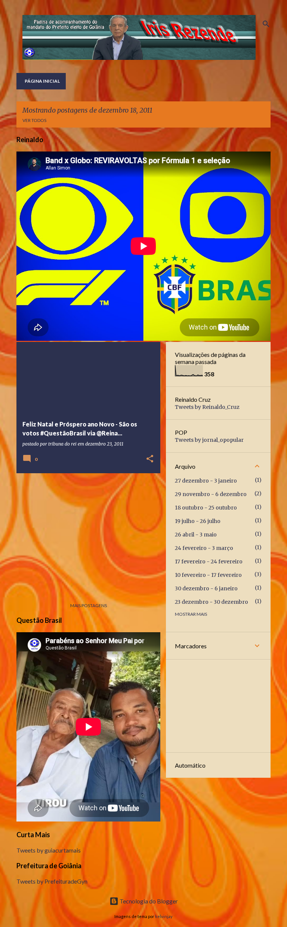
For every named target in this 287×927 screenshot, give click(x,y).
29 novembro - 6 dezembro (211, 494)
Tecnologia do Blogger (148, 901)
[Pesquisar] (266, 24)
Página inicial (42, 81)
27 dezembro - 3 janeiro (206, 480)
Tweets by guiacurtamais (48, 850)
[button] (149, 459)
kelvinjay (164, 916)
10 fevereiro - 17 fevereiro (208, 575)
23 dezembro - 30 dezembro (211, 602)
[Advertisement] (85, 531)
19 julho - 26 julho (197, 521)
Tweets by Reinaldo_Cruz (207, 407)
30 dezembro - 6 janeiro (206, 588)
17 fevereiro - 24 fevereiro (209, 561)
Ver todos (34, 120)
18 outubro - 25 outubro (206, 507)
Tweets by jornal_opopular (209, 440)
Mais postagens (88, 605)
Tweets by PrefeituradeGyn (51, 881)
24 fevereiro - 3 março (204, 548)
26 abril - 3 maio (196, 534)
